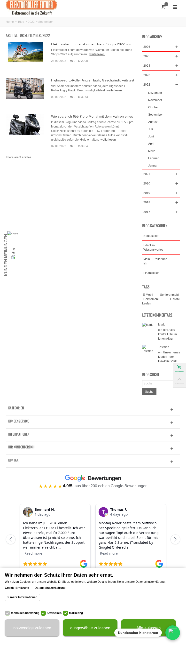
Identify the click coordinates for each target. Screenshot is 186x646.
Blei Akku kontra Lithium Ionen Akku (167, 334)
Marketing (76, 613)
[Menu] (175, 7)
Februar (153, 158)
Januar (152, 165)
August (152, 122)
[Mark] (147, 324)
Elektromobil (151, 299)
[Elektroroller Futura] (31, 7)
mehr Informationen (23, 597)
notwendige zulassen (32, 628)
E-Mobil (148, 294)
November (155, 100)
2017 (146, 212)
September (155, 114)
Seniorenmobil (169, 294)
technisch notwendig (25, 613)
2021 (146, 174)
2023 (146, 75)
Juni (151, 136)
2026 (146, 46)
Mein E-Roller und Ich (155, 261)
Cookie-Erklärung (17, 588)
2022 (31, 22)
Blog (21, 22)
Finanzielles (151, 273)
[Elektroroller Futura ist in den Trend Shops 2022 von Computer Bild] (25, 52)
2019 (146, 193)
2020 (146, 183)
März (151, 151)
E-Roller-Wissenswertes (153, 247)
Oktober (153, 107)
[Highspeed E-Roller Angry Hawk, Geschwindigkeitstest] (25, 88)
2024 (146, 65)
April (151, 143)
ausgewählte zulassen (90, 628)
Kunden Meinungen (6, 255)
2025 (146, 56)
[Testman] (149, 349)
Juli (150, 129)
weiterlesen (97, 54)
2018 (146, 202)
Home (10, 22)
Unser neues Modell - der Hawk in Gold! (169, 357)
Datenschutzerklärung (50, 588)
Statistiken (54, 613)
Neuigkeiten (151, 236)
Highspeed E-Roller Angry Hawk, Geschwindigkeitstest (92, 80)
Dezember (155, 93)
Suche (149, 391)
